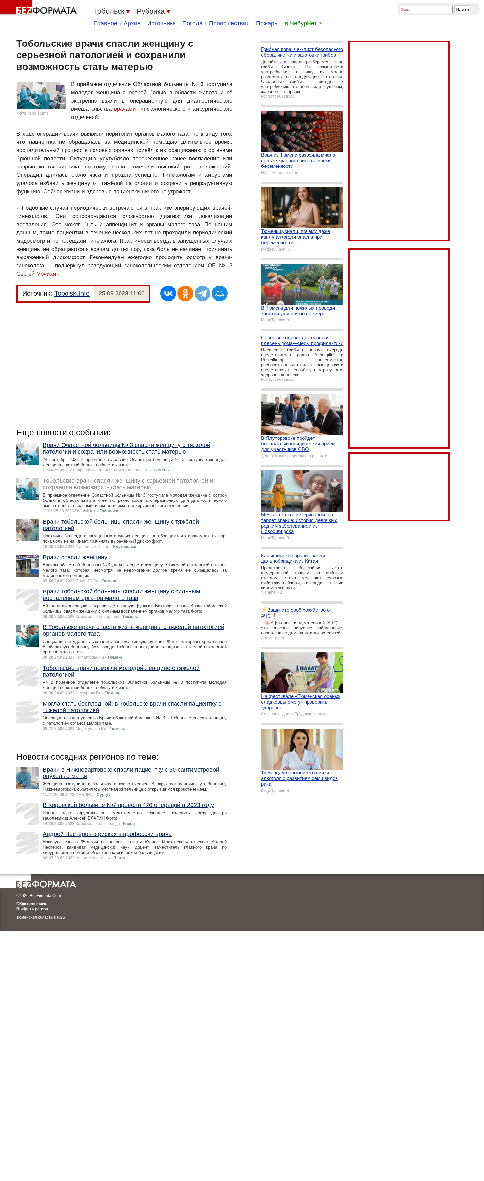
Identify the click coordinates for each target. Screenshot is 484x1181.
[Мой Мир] (220, 293)
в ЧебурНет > (303, 23)
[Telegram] (202, 293)
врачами (125, 109)
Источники (161, 23)
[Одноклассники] (185, 293)
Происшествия (229, 23)
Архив (132, 23)
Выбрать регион (32, 909)
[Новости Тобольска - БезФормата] (39, 8)
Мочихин (47, 274)
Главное (105, 23)
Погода (192, 23)
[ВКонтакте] (168, 293)
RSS (61, 917)
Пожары (267, 23)
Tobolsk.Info (72, 293)
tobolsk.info (38, 113)
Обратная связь (31, 904)
